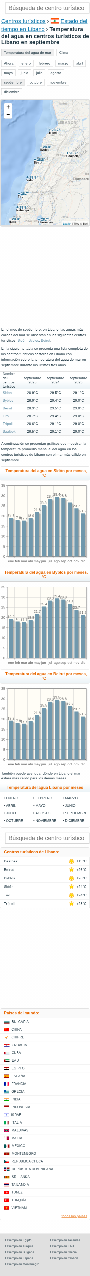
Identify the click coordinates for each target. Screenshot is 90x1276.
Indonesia (21, 1107)
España (18, 1076)
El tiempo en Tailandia (65, 1240)
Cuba (16, 1053)
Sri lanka (21, 1177)
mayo (41, 806)
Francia (19, 1084)
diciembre (74, 821)
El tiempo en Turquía (19, 1246)
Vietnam (19, 1208)
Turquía (19, 1200)
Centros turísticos (23, 21)
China (17, 1029)
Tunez (17, 1192)
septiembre (76, 813)
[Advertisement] (45, 277)
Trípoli (7, 424)
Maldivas (20, 1130)
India (16, 1099)
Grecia (18, 1091)
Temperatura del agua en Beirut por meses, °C (46, 676)
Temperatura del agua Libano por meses (45, 787)
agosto (43, 813)
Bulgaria (20, 1022)
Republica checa (27, 1161)
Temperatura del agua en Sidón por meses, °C (46, 473)
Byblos (33, 340)
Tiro (6, 416)
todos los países (74, 1216)
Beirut (45, 340)
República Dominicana (32, 1169)
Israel (17, 1115)
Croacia (19, 1045)
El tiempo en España (19, 1258)
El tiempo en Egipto (18, 1240)
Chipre (18, 1037)
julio (11, 813)
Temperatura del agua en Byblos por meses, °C (46, 574)
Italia (17, 1122)
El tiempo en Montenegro (22, 1264)
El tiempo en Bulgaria (19, 1252)
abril (11, 806)
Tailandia (20, 1184)
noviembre (46, 821)
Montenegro (24, 1153)
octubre (14, 821)
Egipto (18, 1068)
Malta (17, 1138)
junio (70, 806)
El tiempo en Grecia (63, 1252)
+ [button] (8, 107)
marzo (71, 798)
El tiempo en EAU (62, 1246)
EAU (15, 1060)
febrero (44, 798)
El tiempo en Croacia (64, 1258)
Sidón (22, 340)
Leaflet (67, 223)
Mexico (18, 1146)
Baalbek (9, 431)
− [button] (8, 115)
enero (12, 798)
